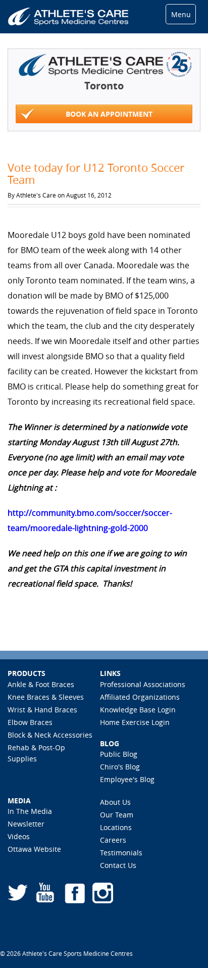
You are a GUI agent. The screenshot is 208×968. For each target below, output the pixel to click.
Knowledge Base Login (138, 709)
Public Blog (118, 754)
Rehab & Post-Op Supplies (36, 753)
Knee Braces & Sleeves (46, 697)
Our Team (116, 814)
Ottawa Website (34, 849)
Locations (116, 827)
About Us (115, 802)
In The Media (30, 811)
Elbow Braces (30, 722)
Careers (113, 840)
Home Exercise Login (135, 722)
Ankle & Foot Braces (41, 684)
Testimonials (121, 852)
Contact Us (118, 865)
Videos (19, 836)
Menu (181, 14)
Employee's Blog (127, 779)
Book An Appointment (109, 114)
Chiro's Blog (120, 766)
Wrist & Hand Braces (42, 709)
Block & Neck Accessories (50, 735)
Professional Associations (142, 684)
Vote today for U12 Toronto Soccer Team (96, 173)
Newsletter (26, 824)
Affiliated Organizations (140, 697)
